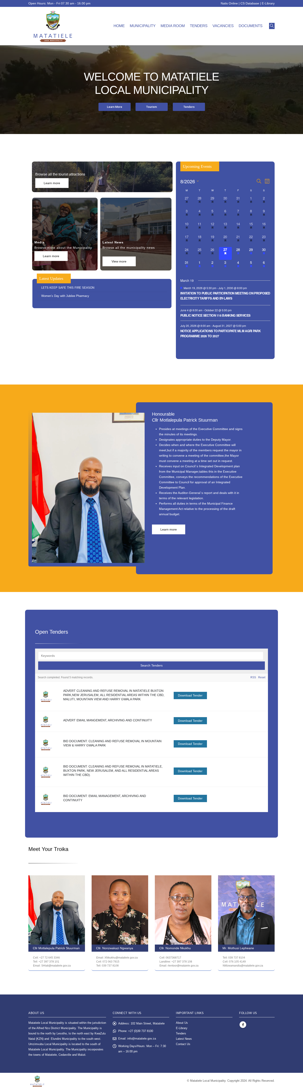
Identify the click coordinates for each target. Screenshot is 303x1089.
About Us (182, 1022)
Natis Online (229, 3)
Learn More (114, 107)
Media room (173, 26)
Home (119, 26)
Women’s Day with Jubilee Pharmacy (65, 296)
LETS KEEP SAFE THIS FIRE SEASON (67, 287)
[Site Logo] (52, 26)
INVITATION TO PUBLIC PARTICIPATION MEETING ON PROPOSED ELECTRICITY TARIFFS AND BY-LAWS (225, 295)
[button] (272, 26)
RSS (253, 677)
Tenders (198, 26)
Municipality (142, 26)
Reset (261, 677)
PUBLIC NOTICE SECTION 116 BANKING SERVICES (215, 315)
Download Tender (190, 695)
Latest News (184, 1038)
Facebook (243, 1024)
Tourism (151, 107)
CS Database (249, 3)
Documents (250, 26)
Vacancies (223, 26)
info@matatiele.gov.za (141, 1038)
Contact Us (183, 1044)
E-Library (268, 3)
